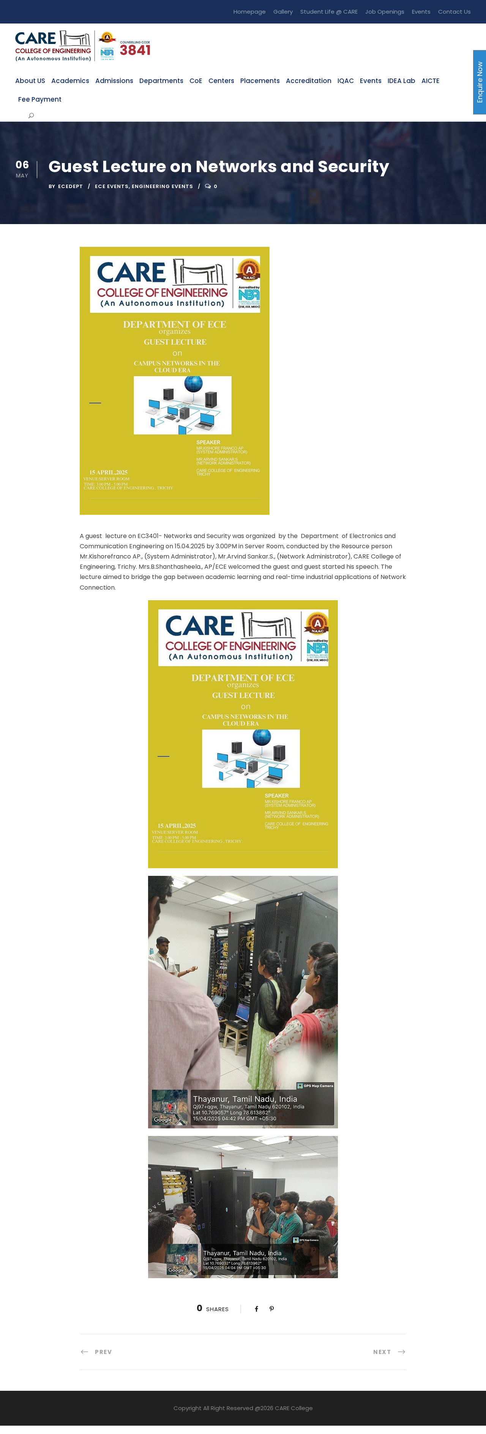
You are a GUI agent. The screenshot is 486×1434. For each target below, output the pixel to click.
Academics (70, 80)
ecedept (70, 186)
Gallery (283, 12)
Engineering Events (162, 186)
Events (421, 12)
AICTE (430, 80)
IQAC (346, 80)
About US (30, 80)
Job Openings (384, 12)
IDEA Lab (401, 80)
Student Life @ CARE (329, 12)
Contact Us (454, 12)
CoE (195, 80)
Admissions (114, 80)
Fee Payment (40, 99)
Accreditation (308, 80)
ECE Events (112, 186)
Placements (260, 80)
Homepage (250, 12)
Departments (161, 80)
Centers (221, 80)
